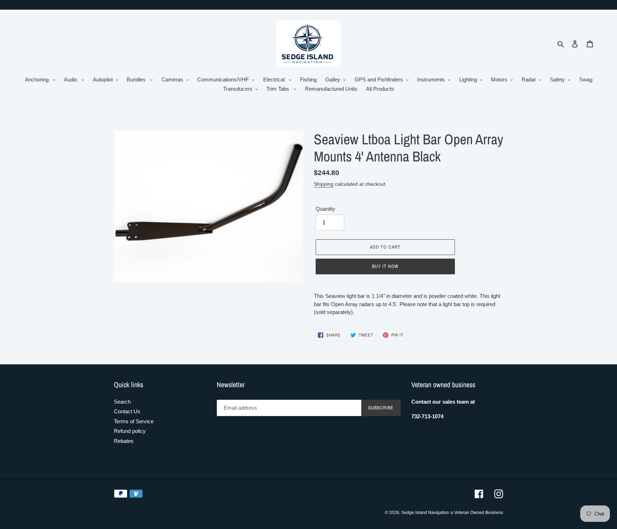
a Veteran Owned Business (477, 512)
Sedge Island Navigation (425, 512)
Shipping (323, 184)
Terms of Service (134, 421)
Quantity (325, 209)
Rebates (124, 441)
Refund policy (130, 431)
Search (122, 402)
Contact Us (127, 411)
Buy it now (385, 266)
